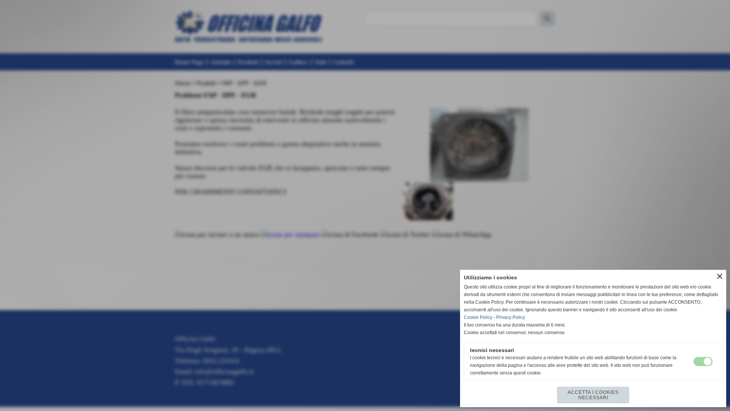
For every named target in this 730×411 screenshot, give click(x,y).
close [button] (719, 276)
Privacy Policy (510, 317)
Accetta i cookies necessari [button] (593, 395)
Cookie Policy (478, 317)
